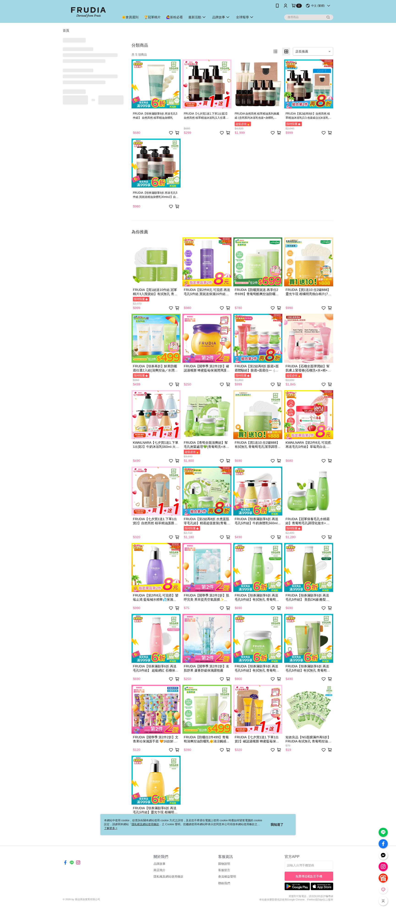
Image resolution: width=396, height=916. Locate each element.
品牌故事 (159, 863)
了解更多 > (110, 828)
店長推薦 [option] (301, 51)
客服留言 (224, 870)
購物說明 (224, 863)
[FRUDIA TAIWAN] (88, 12)
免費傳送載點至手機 (308, 876)
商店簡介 (159, 870)
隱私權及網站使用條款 (168, 876)
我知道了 (277, 824)
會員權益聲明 (227, 876)
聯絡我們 (224, 883)
